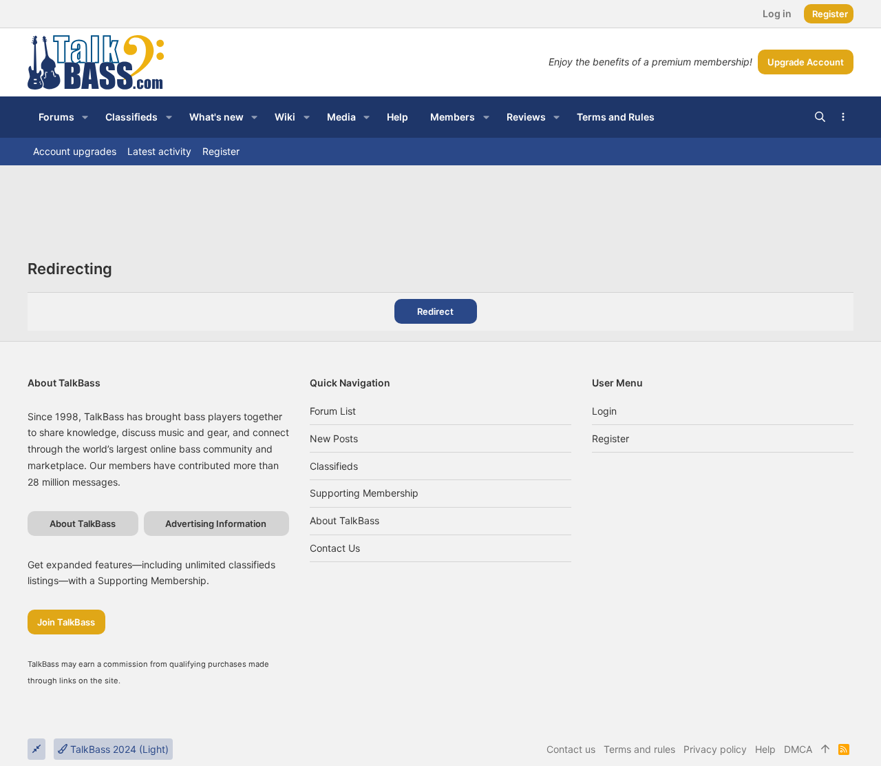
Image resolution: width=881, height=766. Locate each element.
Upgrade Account (805, 62)
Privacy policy (715, 749)
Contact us (335, 548)
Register (610, 438)
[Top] (825, 749)
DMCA (798, 749)
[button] (85, 117)
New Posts (334, 438)
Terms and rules (639, 749)
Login (604, 411)
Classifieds (334, 466)
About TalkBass (344, 520)
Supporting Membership (364, 493)
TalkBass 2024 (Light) (118, 749)
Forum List (333, 411)
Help (765, 749)
